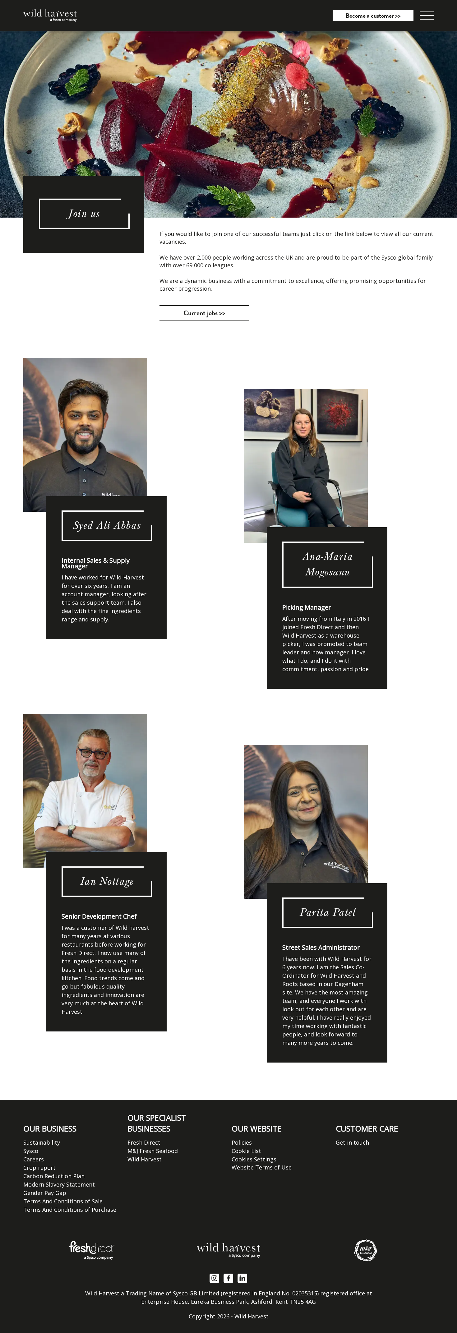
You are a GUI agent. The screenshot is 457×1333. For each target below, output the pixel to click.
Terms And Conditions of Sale (63, 1201)
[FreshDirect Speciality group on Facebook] (228, 1277)
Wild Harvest (144, 1159)
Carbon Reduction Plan (54, 1176)
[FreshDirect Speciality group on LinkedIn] (242, 1277)
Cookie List (246, 1151)
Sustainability (41, 1142)
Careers (33, 1159)
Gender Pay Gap (44, 1193)
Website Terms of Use (262, 1167)
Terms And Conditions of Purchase (69, 1209)
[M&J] (365, 1250)
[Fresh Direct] (91, 1250)
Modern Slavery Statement (59, 1184)
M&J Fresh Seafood (152, 1151)
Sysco (30, 1151)
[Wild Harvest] (228, 1250)
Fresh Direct (143, 1142)
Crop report (39, 1167)
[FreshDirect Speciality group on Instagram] (214, 1277)
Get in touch (352, 1142)
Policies (242, 1142)
